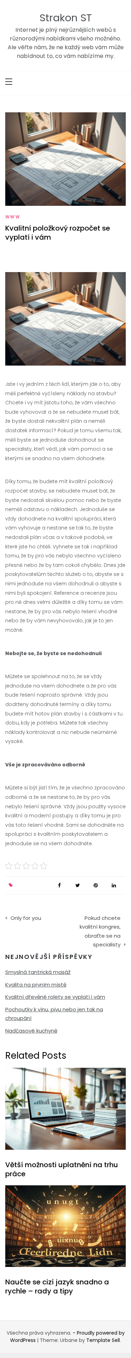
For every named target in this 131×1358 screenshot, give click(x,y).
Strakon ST (65, 18)
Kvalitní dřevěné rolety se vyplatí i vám (55, 996)
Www (12, 217)
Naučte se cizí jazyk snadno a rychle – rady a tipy (57, 1286)
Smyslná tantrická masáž (38, 972)
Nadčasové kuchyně (31, 1030)
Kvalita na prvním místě (35, 984)
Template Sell (103, 1340)
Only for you (25, 918)
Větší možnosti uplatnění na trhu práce (61, 1169)
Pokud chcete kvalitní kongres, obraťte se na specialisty (100, 931)
